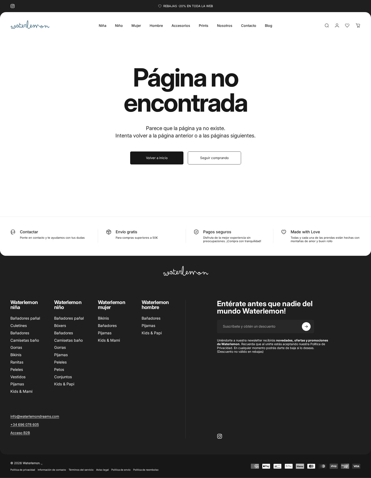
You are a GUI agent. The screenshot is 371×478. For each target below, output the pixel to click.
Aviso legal (102, 469)
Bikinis (15, 354)
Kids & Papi (64, 384)
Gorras (16, 347)
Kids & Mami (21, 391)
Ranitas (16, 362)
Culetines (18, 325)
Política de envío (121, 469)
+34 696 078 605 (24, 424)
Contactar (29, 231)
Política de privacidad (22, 469)
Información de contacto (52, 469)
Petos (59, 369)
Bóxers (60, 325)
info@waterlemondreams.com (34, 416)
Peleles (16, 369)
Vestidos (18, 377)
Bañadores (19, 333)
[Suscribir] (306, 326)
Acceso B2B (20, 433)
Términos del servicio (81, 469)
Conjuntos (63, 377)
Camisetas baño (24, 340)
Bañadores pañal (25, 318)
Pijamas (17, 384)
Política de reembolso (146, 469)
